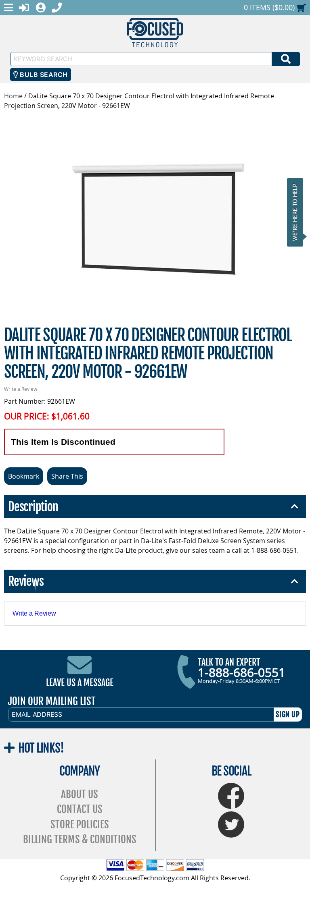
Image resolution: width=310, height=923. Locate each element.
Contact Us (80, 809)
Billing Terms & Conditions (79, 839)
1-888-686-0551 (241, 672)
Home (13, 95)
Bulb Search (43, 75)
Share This (67, 476)
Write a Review (20, 389)
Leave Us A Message (79, 682)
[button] (297, 212)
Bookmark (23, 476)
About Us (79, 794)
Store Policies (79, 824)
